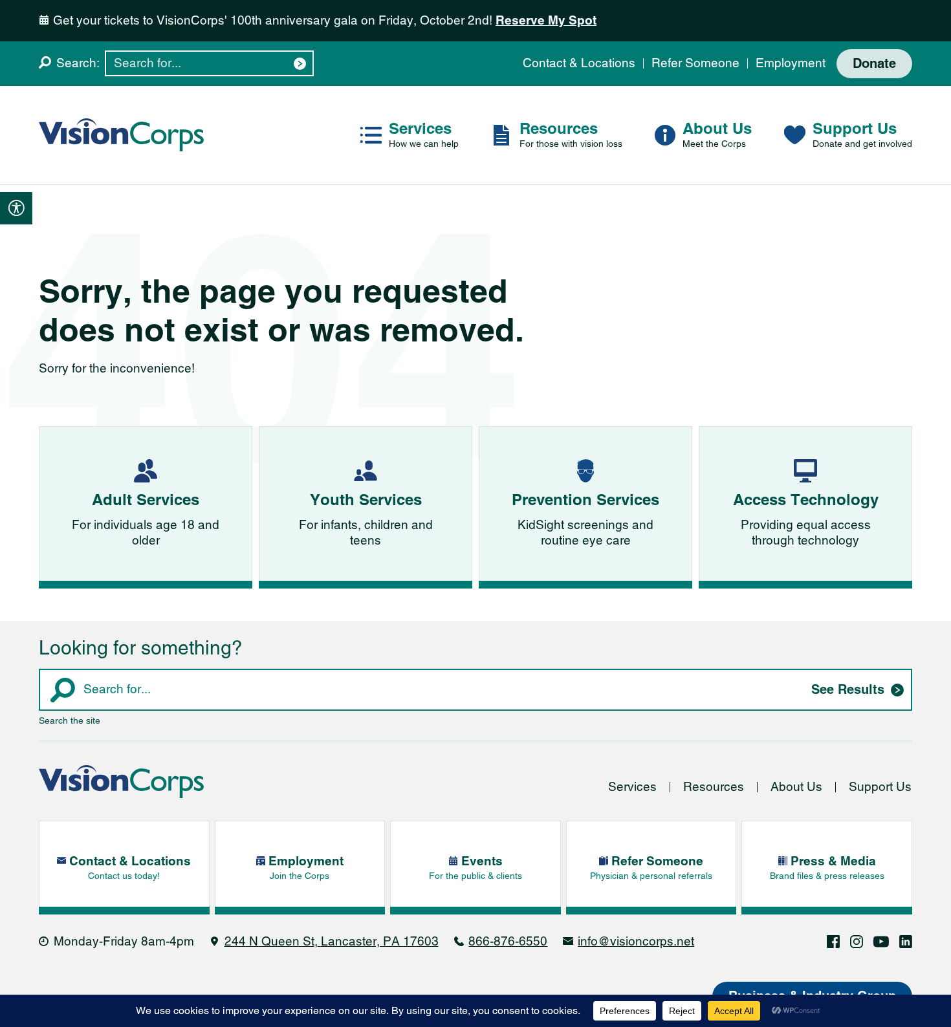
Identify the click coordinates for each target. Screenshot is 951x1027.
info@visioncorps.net (636, 941)
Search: (78, 63)
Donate (874, 64)
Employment (790, 63)
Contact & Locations (579, 63)
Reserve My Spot (546, 20)
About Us (796, 786)
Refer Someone (695, 63)
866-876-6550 (507, 941)
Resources (713, 786)
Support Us (880, 786)
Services (632, 786)
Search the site (69, 720)
